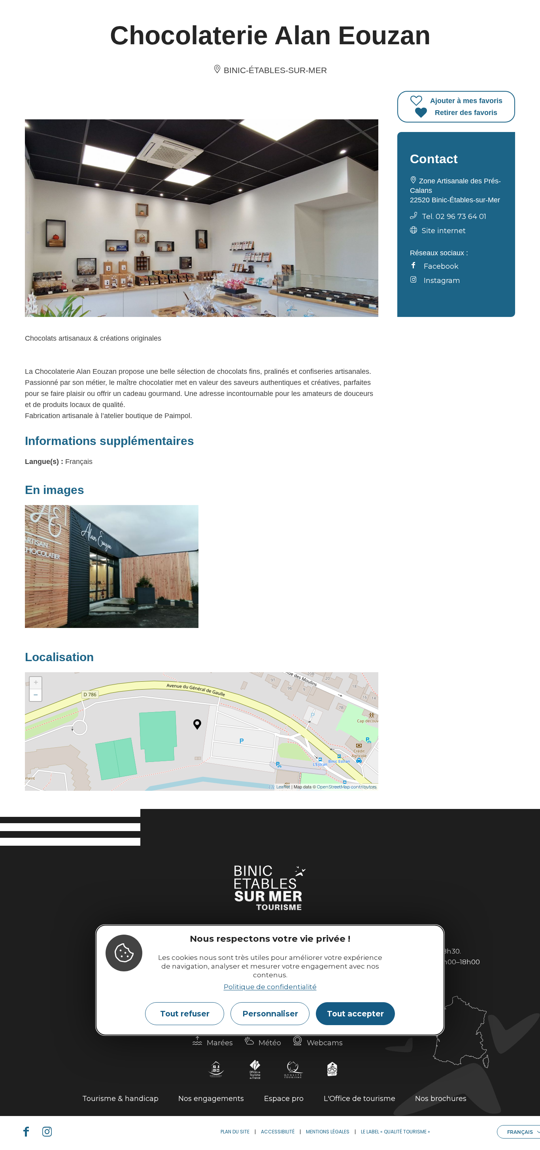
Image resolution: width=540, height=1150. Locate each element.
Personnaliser (270, 1014)
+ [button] (35, 682)
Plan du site (235, 1131)
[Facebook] (29, 1131)
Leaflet (283, 787)
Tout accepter (355, 1014)
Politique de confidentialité (270, 987)
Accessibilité (278, 1131)
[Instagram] (50, 1131)
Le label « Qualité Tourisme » (395, 1131)
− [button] (35, 695)
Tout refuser (185, 1014)
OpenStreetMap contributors (346, 787)
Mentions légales (327, 1131)
